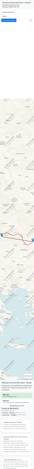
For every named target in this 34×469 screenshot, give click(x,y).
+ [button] (2, 373)
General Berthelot (16, 2)
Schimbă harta (28, 376)
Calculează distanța (9, 20)
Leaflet (18, 379)
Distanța (5, 2)
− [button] (2, 375)
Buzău (28, 2)
